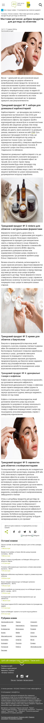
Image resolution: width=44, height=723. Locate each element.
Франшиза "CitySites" (8, 670)
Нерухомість (20, 625)
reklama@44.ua (36, 688)
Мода (32, 640)
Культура (33, 636)
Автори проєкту (28, 680)
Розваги (33, 629)
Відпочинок (20, 629)
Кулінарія (4, 643)
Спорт (32, 632)
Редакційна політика (15, 719)
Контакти (20, 680)
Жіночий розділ (6, 636)
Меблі (18, 632)
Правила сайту (23, 717)
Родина (32, 643)
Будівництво (5, 629)
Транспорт (34, 625)
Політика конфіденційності (9, 717)
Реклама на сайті (6, 666)
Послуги (18, 643)
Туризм (3, 625)
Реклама (4, 650)
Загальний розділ (7, 622)
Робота (18, 647)
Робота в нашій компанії (9, 668)
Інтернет (19, 636)
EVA (33, 132)
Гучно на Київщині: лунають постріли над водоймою (19, 611)
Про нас (13, 680)
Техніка (18, 622)
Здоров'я (33, 622)
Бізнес (3, 632)
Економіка (4, 640)
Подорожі (4, 647)
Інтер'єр (18, 640)
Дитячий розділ (35, 647)
